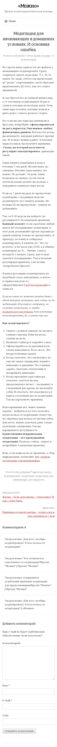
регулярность (36, 479)
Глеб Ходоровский (36, 284)
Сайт (5, 715)
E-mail (7, 700)
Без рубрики (23, 472)
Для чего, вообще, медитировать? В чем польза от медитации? (25, 542)
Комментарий (11, 643)
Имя (6, 685)
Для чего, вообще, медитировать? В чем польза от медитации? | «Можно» (25, 604)
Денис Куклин (42, 55)
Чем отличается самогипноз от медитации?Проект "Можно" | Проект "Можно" (27, 562)
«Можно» (28, 6)
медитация (28, 475)
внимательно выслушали (17, 311)
